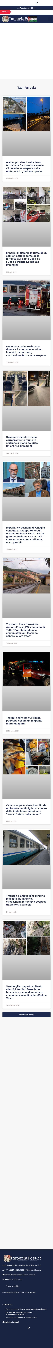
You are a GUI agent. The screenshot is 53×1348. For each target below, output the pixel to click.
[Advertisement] (26, 50)
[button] (42, 2)
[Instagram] (18, 3)
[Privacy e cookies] (3, 1284)
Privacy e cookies (12, 1286)
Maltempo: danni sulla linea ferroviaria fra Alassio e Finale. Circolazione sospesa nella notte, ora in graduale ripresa (25, 167)
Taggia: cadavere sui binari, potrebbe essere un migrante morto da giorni (24, 720)
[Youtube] (24, 3)
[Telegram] (30, 3)
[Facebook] (11, 3)
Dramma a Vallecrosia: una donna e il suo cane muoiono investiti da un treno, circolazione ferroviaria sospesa (26, 351)
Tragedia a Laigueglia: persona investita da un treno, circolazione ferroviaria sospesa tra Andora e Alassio (26, 900)
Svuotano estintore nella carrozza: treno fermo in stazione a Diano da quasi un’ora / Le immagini (22, 441)
